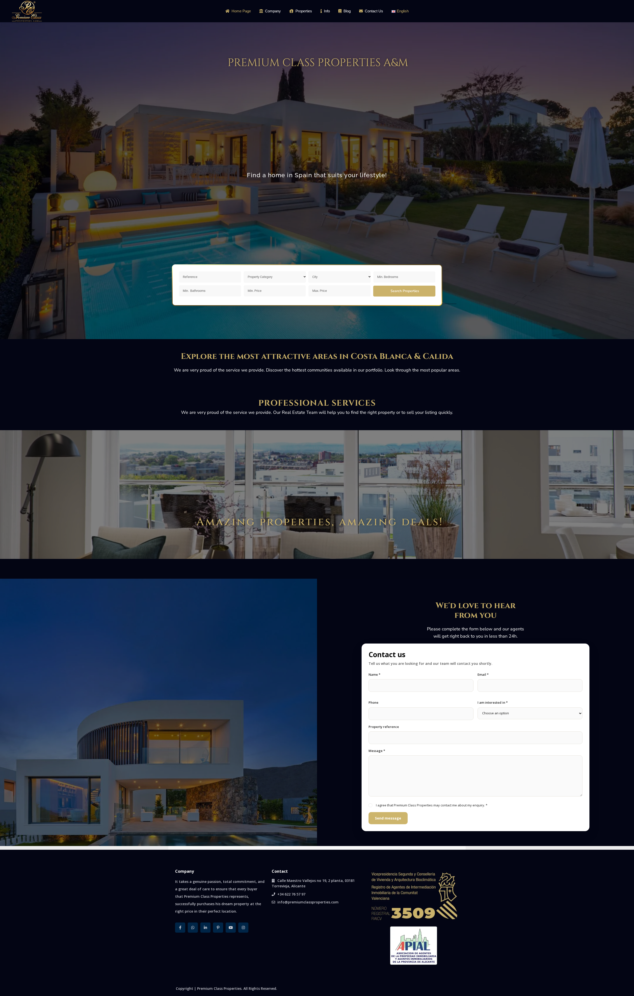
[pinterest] (218, 927)
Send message (388, 818)
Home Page (241, 11)
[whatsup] (193, 927)
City (314, 277)
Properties (303, 11)
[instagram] (243, 927)
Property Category (260, 277)
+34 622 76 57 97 (291, 894)
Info (327, 11)
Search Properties (405, 291)
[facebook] (180, 927)
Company (273, 11)
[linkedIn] (205, 927)
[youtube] (231, 927)
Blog (347, 11)
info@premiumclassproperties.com (308, 902)
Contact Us (374, 11)
